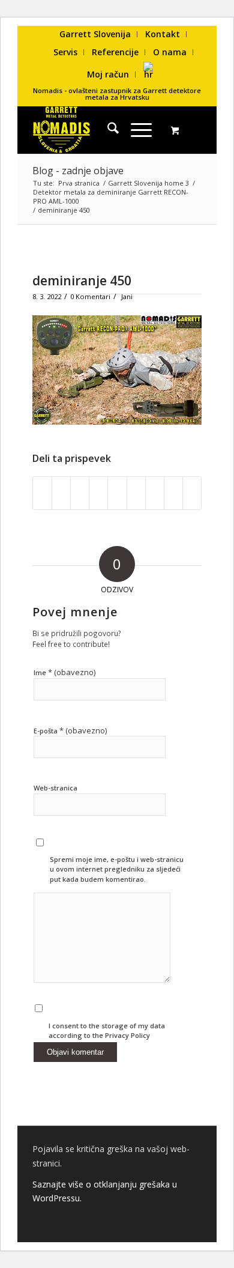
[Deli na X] (61, 493)
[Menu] (135, 130)
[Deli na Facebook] (42, 493)
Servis (65, 52)
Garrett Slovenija (95, 34)
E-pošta (70, 730)
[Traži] (107, 130)
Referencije (115, 52)
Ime (64, 672)
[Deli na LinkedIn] (117, 493)
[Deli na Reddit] (173, 493)
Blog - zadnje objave (78, 170)
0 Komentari (90, 296)
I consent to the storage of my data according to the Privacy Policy (107, 1030)
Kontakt (162, 34)
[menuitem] (95, 34)
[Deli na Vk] (155, 493)
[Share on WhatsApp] (80, 493)
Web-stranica (55, 787)
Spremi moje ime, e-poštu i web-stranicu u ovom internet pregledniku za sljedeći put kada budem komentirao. (117, 869)
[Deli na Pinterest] (98, 493)
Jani (127, 296)
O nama (170, 52)
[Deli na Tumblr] (136, 493)
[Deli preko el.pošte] (192, 493)
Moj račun (108, 74)
